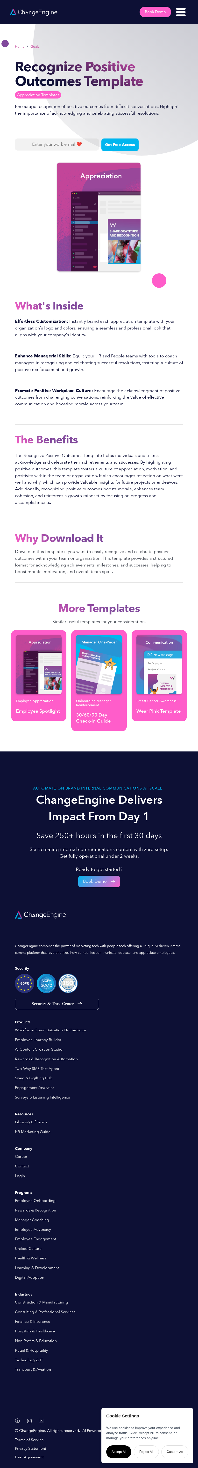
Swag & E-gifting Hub (33, 1078)
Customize (175, 1452)
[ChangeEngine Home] (41, 915)
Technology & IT (29, 1360)
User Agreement (29, 1457)
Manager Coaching (32, 1220)
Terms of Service (29, 1439)
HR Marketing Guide (32, 1131)
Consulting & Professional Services (45, 1312)
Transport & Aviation (33, 1369)
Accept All (119, 1452)
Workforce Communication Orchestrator (50, 1030)
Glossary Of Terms (31, 1122)
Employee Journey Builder (38, 1039)
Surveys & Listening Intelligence (42, 1097)
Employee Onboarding (35, 1200)
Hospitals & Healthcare (35, 1331)
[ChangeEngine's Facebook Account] (17, 1420)
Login (20, 1175)
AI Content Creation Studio (39, 1049)
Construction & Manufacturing (41, 1302)
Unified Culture (28, 1248)
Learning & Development (37, 1268)
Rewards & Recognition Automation (46, 1059)
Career (21, 1156)
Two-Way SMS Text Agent (37, 1068)
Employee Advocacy (33, 1229)
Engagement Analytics (34, 1087)
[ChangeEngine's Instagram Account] (29, 1421)
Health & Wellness (30, 1258)
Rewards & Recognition (35, 1210)
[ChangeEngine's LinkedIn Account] (41, 1421)
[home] (33, 12)
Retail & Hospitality (31, 1350)
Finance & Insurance (32, 1321)
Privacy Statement (30, 1448)
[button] (181, 12)
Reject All (146, 1452)
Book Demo (155, 11)
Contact (22, 1166)
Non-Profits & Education (36, 1340)
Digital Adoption (29, 1277)
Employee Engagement (35, 1239)
